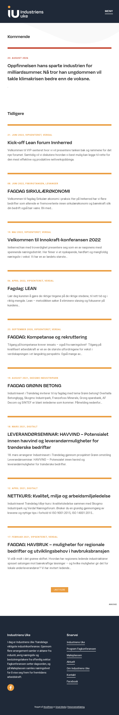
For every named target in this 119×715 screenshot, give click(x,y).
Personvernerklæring (76, 707)
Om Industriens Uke (78, 668)
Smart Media (61, 707)
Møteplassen (74, 655)
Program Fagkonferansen (81, 648)
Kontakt (71, 674)
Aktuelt (71, 661)
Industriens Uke (76, 642)
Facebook (72, 681)
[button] (59, 589)
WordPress (48, 707)
